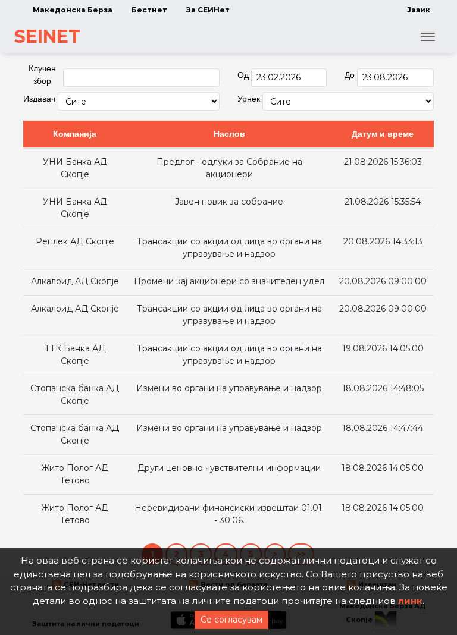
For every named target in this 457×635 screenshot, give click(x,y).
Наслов (229, 134)
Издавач (39, 98)
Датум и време (383, 134)
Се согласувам (231, 619)
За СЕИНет (208, 9)
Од (243, 75)
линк (410, 600)
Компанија (74, 134)
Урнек (248, 98)
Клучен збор (42, 75)
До (350, 75)
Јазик (418, 9)
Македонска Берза (72, 9)
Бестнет (149, 9)
